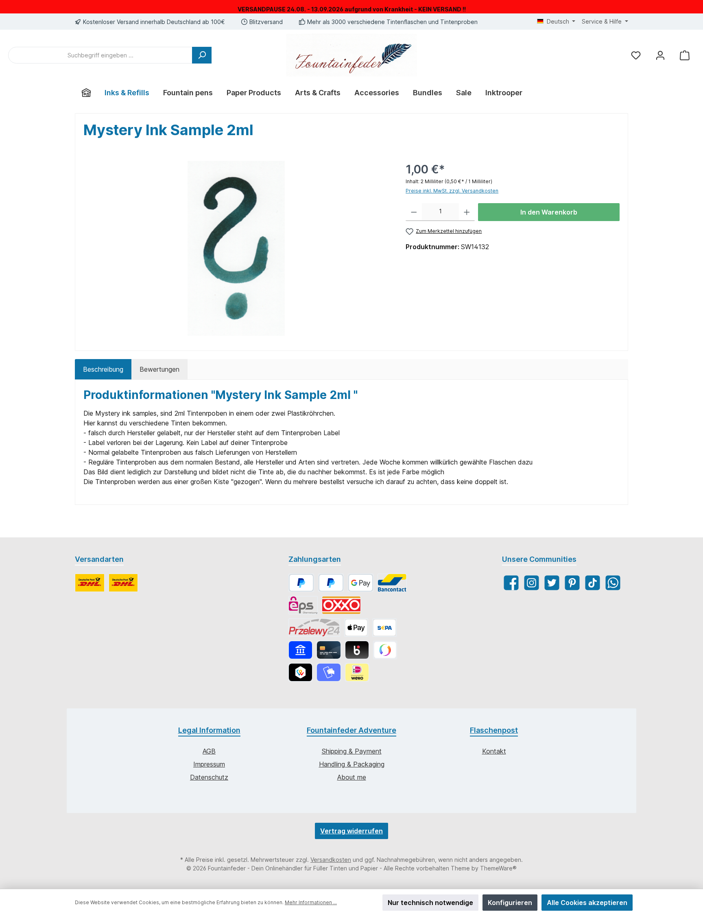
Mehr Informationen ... (311, 902)
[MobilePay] (329, 672)
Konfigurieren (510, 902)
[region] (236, 248)
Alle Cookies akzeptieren (587, 902)
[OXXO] (341, 605)
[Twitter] (552, 583)
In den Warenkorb (548, 212)
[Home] (86, 93)
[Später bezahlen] (331, 583)
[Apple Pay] (356, 627)
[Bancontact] (392, 583)
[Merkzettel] (636, 55)
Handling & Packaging (351, 764)
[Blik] (357, 650)
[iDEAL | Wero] (357, 672)
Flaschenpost (494, 730)
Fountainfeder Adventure (351, 730)
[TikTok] (592, 583)
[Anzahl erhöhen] (466, 212)
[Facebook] (511, 583)
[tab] (103, 369)
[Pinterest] (572, 583)
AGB (209, 751)
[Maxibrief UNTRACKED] (123, 583)
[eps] (303, 605)
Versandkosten (330, 859)
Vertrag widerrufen (351, 831)
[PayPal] (301, 583)
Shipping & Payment (352, 751)
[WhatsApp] (613, 583)
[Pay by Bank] (300, 650)
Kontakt (494, 751)
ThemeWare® (498, 868)
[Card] (329, 650)
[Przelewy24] (314, 627)
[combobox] (100, 55)
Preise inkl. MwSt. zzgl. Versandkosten (452, 191)
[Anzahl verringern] (414, 212)
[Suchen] (202, 55)
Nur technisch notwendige (430, 902)
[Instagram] (531, 583)
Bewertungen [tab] (159, 369)
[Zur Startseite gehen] (351, 55)
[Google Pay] (360, 583)
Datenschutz (209, 777)
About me (351, 777)
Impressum (209, 764)
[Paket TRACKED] (90, 583)
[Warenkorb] (685, 55)
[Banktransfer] (384, 627)
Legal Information (209, 730)
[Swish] (385, 650)
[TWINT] (300, 672)
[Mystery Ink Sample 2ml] (236, 248)
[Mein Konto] (660, 55)
